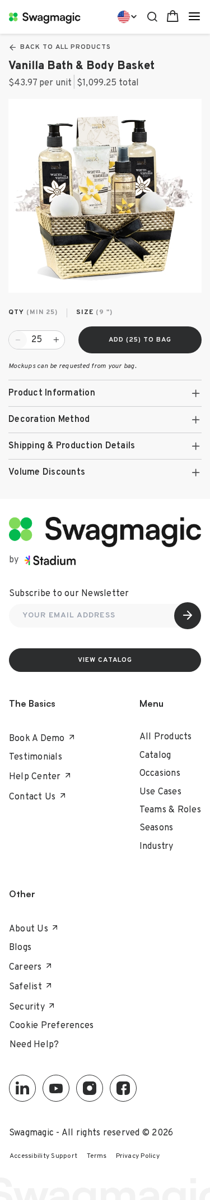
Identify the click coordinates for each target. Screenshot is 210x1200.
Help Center (35, 777)
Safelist (25, 987)
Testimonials (35, 757)
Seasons (156, 828)
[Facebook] (123, 1088)
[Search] (152, 15)
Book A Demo (37, 738)
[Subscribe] (187, 615)
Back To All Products (65, 47)
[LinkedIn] (22, 1088)
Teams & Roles (170, 810)
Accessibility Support (43, 1156)
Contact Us (32, 797)
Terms (96, 1156)
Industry (156, 846)
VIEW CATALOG (105, 660)
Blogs (20, 947)
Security (27, 1007)
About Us (28, 929)
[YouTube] (56, 1088)
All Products (165, 737)
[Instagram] (89, 1088)
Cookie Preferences (52, 1026)
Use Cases (160, 792)
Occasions (159, 773)
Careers (25, 967)
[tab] (105, 393)
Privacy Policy (138, 1156)
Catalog (155, 755)
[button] (105, 393)
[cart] (173, 17)
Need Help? (34, 1045)
